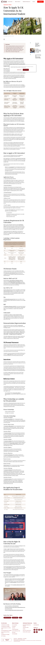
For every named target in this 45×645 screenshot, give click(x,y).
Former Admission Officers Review (5, 632)
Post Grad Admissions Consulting (6, 630)
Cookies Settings (19, 69)
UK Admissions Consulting (5, 626)
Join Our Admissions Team (16, 630)
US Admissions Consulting (5, 624)
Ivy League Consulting (15, 575)
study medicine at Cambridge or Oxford (16, 280)
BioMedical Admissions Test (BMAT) (14, 281)
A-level (14, 229)
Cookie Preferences (20, 638)
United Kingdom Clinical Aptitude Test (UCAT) (17, 282)
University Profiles (25, 627)
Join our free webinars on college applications (12, 605)
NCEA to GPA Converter (26, 631)
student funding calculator (14, 443)
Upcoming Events (36, 624)
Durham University (6, 465)
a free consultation (21, 579)
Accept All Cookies (25, 69)
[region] (22, 68)
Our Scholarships (14, 633)
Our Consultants (14, 624)
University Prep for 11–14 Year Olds (6, 628)
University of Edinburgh (8, 469)
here (17, 451)
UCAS (20, 155)
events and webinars (13, 582)
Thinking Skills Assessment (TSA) (10, 299)
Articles (24, 628)
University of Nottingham (9, 419)
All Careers (13, 632)
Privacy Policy (24, 638)
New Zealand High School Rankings (27, 625)
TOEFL (6, 314)
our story (8, 585)
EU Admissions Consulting (5, 634)
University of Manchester (9, 454)
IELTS (21, 314)
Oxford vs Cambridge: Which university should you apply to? (14, 610)
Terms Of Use (15, 638)
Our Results (14, 626)
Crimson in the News (15, 629)
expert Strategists (9, 567)
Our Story (13, 627)
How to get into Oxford (8, 608)
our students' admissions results (17, 584)
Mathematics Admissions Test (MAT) (10, 306)
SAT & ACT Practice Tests (27, 630)
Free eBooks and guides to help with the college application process (15, 607)
